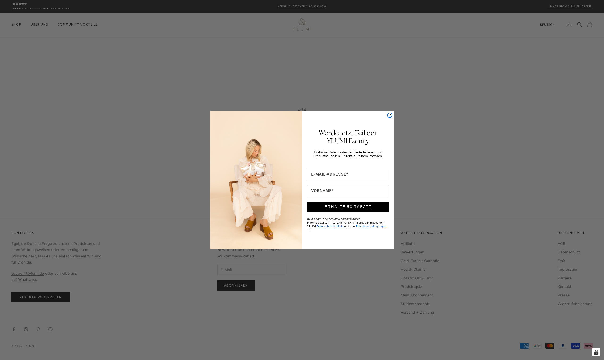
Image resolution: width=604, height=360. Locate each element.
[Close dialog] (389, 115)
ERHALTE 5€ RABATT (348, 207)
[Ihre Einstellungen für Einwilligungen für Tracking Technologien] (596, 352)
